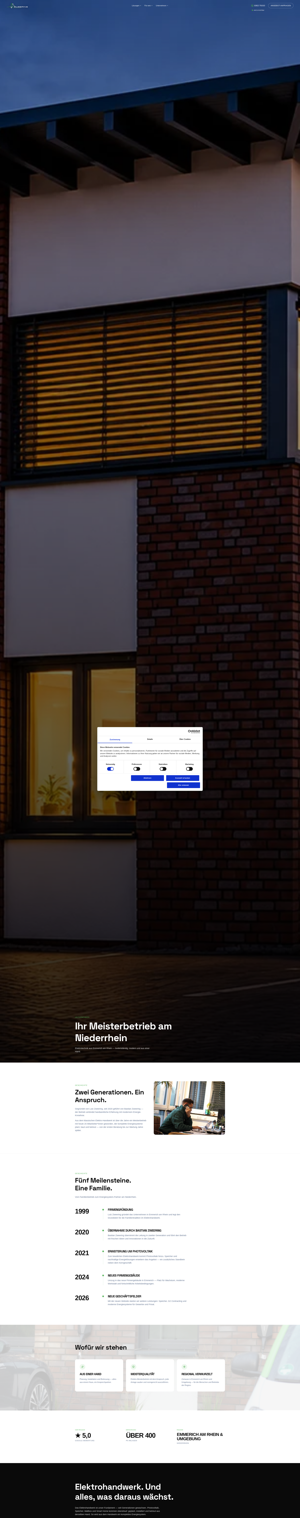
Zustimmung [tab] (115, 739)
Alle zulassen (183, 785)
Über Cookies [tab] (185, 739)
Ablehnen (147, 778)
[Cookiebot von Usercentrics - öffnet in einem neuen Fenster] (190, 731)
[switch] (136, 769)
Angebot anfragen (281, 6)
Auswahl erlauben (182, 778)
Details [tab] (150, 739)
